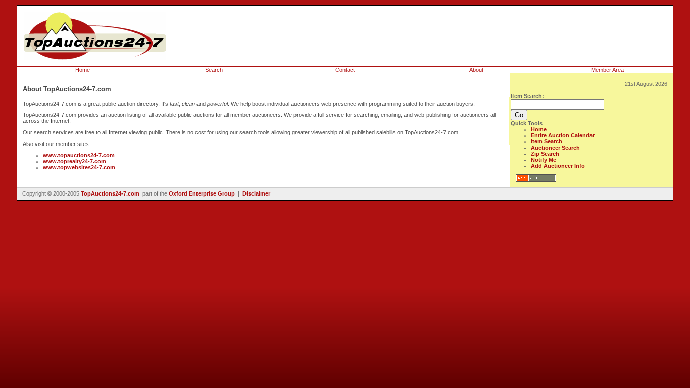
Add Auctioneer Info (558, 166)
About (476, 70)
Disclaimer (256, 193)
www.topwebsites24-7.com (79, 167)
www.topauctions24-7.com (79, 155)
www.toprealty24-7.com (74, 161)
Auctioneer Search (555, 147)
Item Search (546, 141)
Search (214, 70)
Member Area (607, 70)
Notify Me (543, 160)
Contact (345, 70)
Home (82, 70)
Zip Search (545, 154)
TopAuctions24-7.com (110, 193)
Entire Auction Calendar (563, 135)
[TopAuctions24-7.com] (95, 58)
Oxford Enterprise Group (202, 193)
